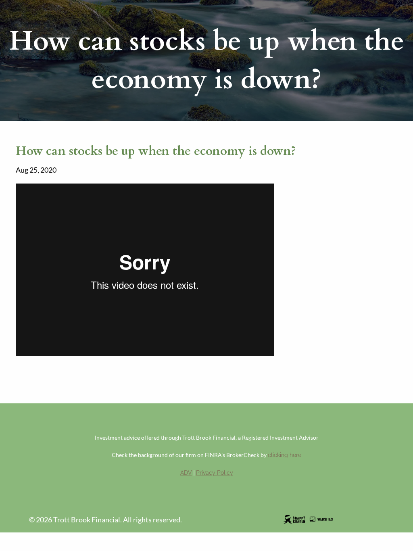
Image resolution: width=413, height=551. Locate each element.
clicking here (284, 455)
